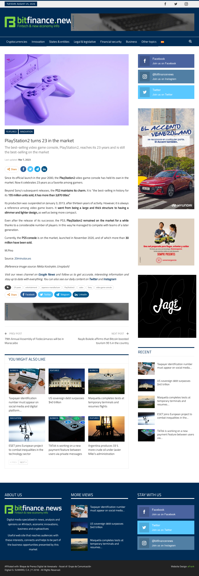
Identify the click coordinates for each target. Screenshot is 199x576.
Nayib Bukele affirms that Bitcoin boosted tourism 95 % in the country (103, 341)
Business (131, 41)
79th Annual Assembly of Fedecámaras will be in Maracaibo (34, 341)
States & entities (59, 41)
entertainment (31, 287)
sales (81, 287)
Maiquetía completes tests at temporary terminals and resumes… (173, 400)
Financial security (110, 41)
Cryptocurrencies (16, 41)
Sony (90, 287)
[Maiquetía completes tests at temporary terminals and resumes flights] (106, 381)
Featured (11, 131)
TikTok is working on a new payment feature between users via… (175, 434)
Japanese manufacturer (51, 287)
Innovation (38, 41)
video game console (104, 287)
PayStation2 (70, 287)
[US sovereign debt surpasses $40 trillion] (67, 381)
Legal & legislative (85, 41)
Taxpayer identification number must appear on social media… (174, 366)
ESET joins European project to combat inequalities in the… (174, 416)
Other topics (148, 41)
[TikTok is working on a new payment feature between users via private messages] (67, 429)
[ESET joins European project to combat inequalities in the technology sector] (27, 429)
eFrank (191, 566)
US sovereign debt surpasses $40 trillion (173, 382)
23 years (17, 287)
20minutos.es (22, 258)
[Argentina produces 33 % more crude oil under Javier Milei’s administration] (106, 429)
